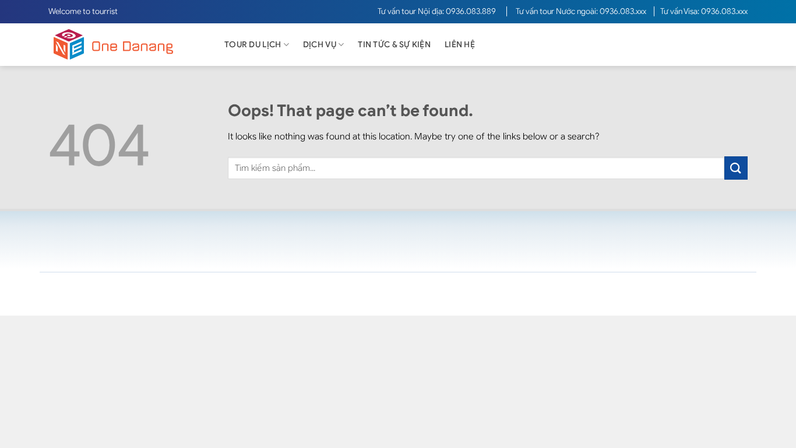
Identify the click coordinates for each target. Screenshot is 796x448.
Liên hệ (460, 45)
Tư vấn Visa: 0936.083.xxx (704, 11)
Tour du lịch (252, 45)
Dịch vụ (319, 45)
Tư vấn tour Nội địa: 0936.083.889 (438, 11)
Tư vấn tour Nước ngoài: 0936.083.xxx (582, 11)
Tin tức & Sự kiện (394, 45)
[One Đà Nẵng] (124, 44)
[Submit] (736, 167)
